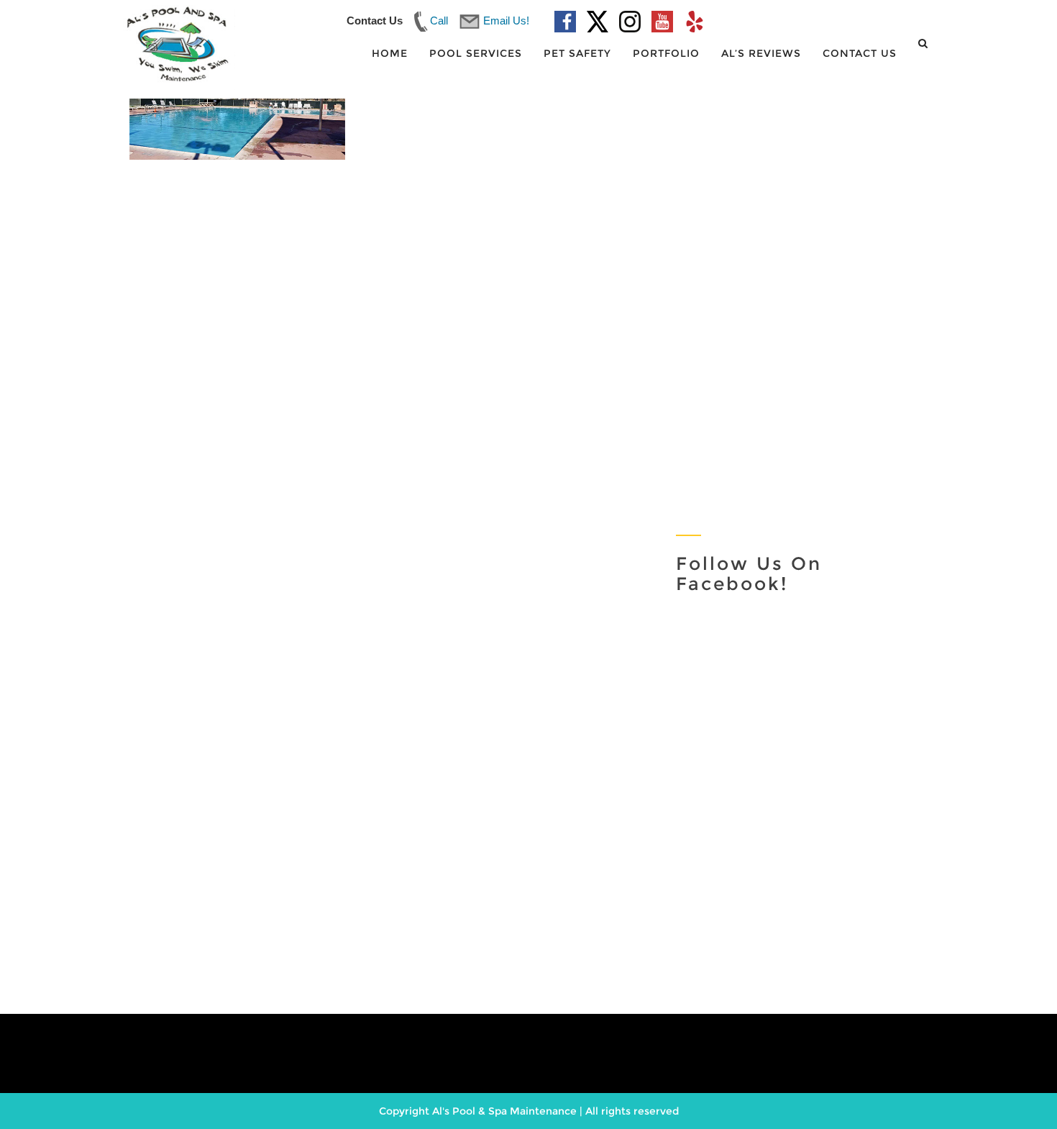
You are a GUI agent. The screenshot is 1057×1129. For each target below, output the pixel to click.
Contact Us (860, 53)
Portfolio (666, 53)
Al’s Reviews (761, 53)
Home (390, 53)
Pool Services (475, 53)
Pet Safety (577, 53)
